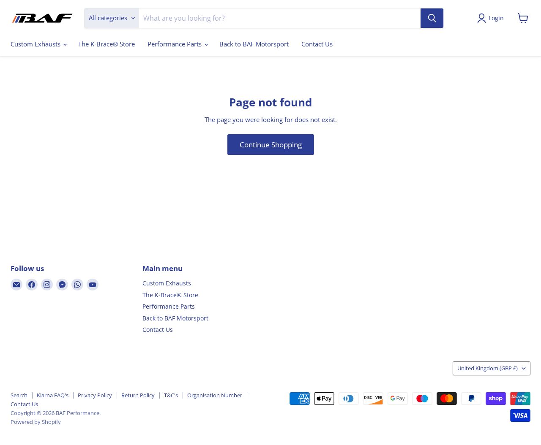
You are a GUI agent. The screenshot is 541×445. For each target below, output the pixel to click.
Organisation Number (214, 395)
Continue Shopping (271, 144)
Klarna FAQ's (52, 395)
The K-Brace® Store (106, 44)
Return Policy (138, 395)
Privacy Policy (95, 395)
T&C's (171, 395)
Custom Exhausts (36, 44)
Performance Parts (175, 44)
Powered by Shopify (36, 422)
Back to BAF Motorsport (254, 44)
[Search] (432, 18)
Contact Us (317, 44)
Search (19, 395)
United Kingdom (487, 368)
